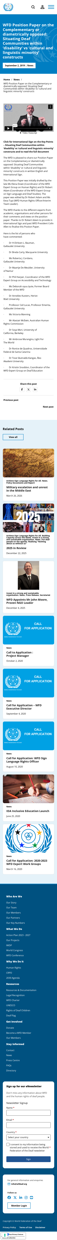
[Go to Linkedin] (20, 1197)
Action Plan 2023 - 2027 (18, 935)
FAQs (8, 1065)
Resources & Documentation (21, 990)
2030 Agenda (13, 978)
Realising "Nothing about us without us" (26, 542)
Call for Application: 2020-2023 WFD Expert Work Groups (26, 862)
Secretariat (45, 595)
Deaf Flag (11, 1015)
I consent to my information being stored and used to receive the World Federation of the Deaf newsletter (30, 1147)
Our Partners (13, 918)
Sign (28, 1159)
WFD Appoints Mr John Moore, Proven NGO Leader (27, 601)
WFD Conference (15, 955)
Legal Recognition (15, 995)
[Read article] (28, 462)
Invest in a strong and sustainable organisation (27, 538)
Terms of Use (25, 1227)
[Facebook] (22, 389)
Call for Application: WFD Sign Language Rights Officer (26, 759)
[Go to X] (15, 1197)
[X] (28, 389)
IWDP (9, 945)
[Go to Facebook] (9, 1197)
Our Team (11, 907)
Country (11, 1132)
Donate (10, 1028)
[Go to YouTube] (31, 1197)
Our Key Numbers (15, 923)
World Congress (14, 950)
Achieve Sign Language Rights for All (23, 480)
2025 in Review (16, 548)
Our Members (13, 912)
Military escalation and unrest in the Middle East (27, 488)
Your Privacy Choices (16, 1234)
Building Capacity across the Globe (28, 536)
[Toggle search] (33, 7)
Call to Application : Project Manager (19, 654)
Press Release (32, 595)
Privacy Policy (9, 1227)
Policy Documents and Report (20, 482)
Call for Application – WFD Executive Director (24, 706)
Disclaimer (40, 1227)
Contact (10, 1050)
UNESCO (10, 1005)
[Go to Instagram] (26, 1197)
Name (10, 1107)
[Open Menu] (51, 7)
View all (13, 437)
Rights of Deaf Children (18, 1010)
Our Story (11, 902)
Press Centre (13, 1060)
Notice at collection (8, 1238)
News (30, 65)
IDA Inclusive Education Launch (27, 811)
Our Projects (12, 940)
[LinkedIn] (35, 389)
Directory (11, 1070)
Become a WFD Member (18, 1033)
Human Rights (13, 967)
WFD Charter (13, 1000)
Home (6, 79)
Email (10, 1119)
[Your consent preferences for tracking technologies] (4, 1235)
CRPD (9, 973)
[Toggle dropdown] (42, 7)
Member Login (19, 1205)
